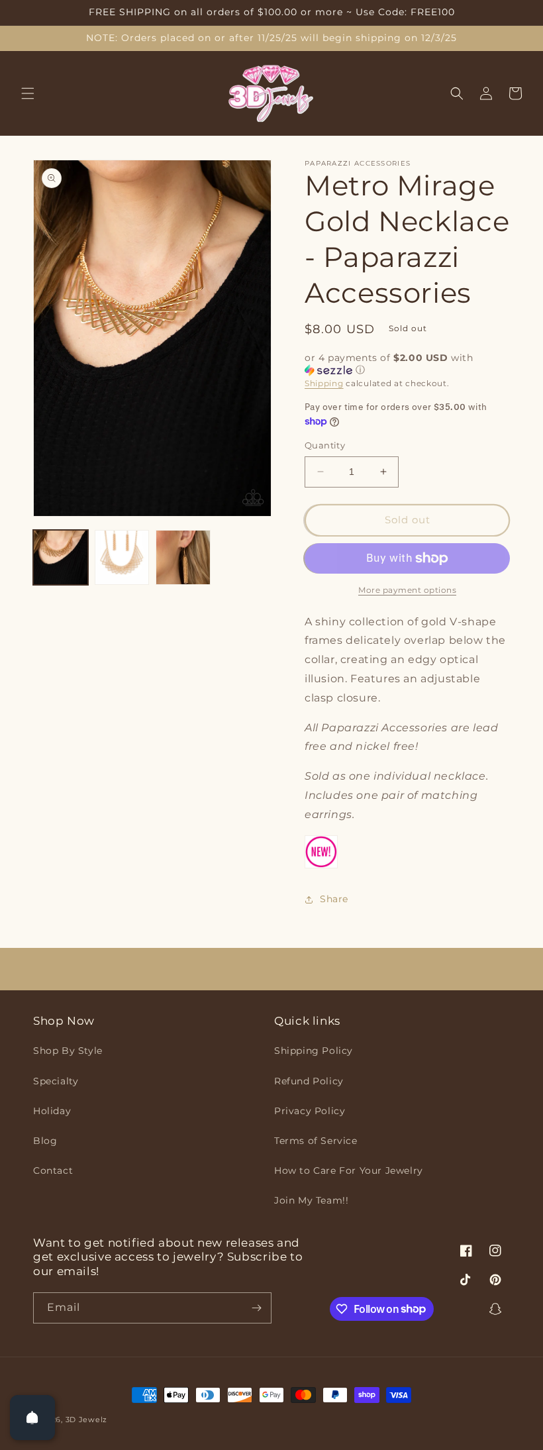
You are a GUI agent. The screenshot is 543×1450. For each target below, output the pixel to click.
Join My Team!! (311, 1200)
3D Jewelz (86, 1419)
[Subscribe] (256, 1307)
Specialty (55, 1081)
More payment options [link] (407, 590)
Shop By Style (68, 1051)
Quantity (325, 445)
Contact (53, 1170)
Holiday (52, 1111)
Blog (45, 1141)
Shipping (324, 383)
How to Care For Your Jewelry (348, 1170)
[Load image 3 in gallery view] (183, 557)
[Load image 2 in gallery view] (122, 557)
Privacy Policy (309, 1111)
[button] (27, 93)
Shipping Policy (313, 1051)
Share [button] (334, 899)
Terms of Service (316, 1141)
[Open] (32, 1417)
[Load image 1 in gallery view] (60, 557)
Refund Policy (309, 1081)
